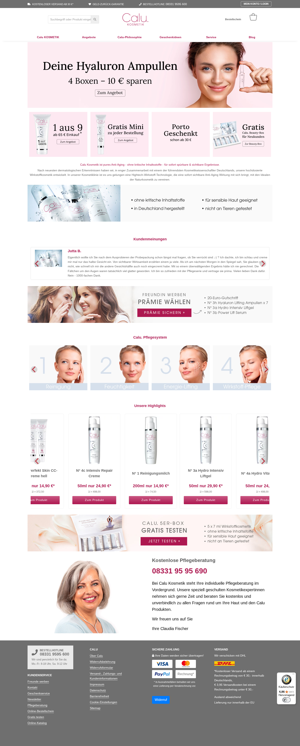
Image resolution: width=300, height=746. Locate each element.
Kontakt (32, 687)
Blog (252, 37)
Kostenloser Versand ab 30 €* (52, 4)
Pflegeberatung (37, 705)
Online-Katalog (37, 723)
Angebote (89, 37)
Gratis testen (36, 717)
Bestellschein (233, 19)
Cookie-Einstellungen (103, 702)
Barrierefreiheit (99, 696)
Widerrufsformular (101, 667)
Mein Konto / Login (256, 3)
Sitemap (95, 708)
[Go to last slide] (37, 263)
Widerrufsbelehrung (102, 661)
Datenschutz (98, 690)
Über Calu (96, 655)
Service (211, 37)
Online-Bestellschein (41, 711)
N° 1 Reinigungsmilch (151, 473)
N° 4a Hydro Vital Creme (262, 473)
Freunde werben (38, 681)
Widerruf (161, 699)
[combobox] (73, 19)
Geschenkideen (170, 37)
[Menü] (293, 674)
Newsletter (34, 699)
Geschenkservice (39, 693)
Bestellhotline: (164, 4)
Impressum (97, 684)
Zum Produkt (37, 500)
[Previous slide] (34, 369)
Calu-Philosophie (130, 37)
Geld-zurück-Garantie (108, 4)
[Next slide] (263, 263)
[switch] (286, 699)
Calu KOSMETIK (48, 37)
